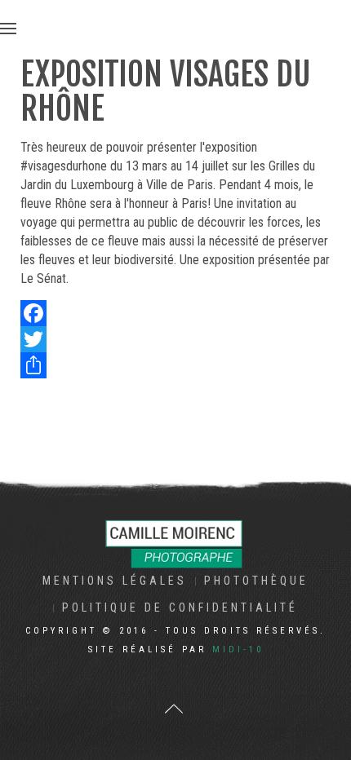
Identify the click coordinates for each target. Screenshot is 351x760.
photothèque (256, 580)
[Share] (175, 365)
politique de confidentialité (180, 607)
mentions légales (114, 580)
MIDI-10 (238, 649)
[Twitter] (175, 339)
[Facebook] (175, 313)
